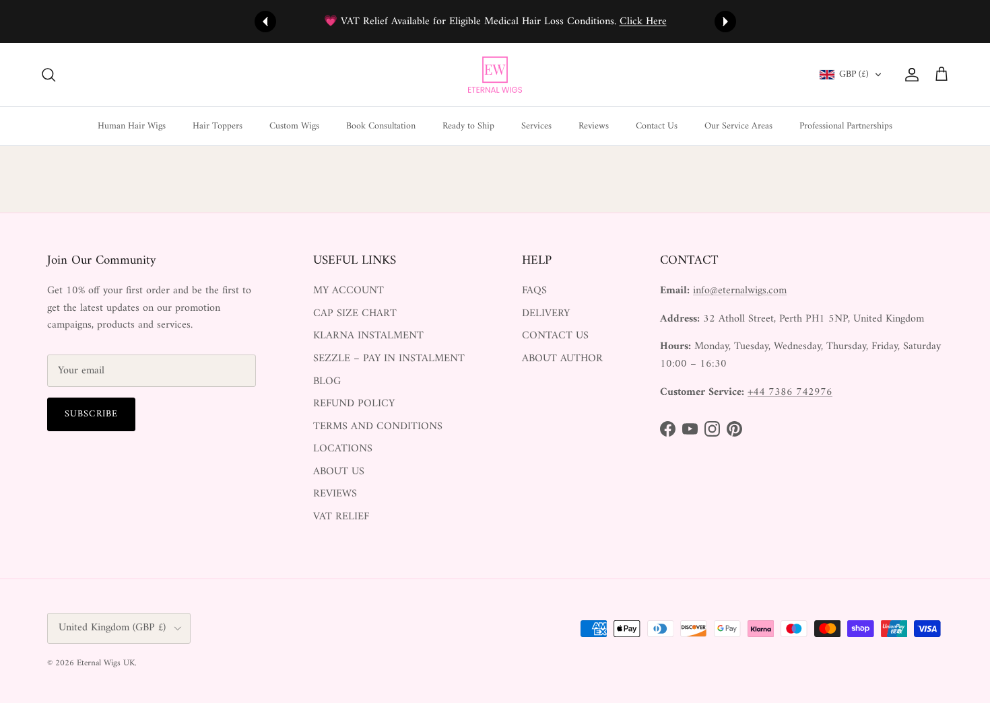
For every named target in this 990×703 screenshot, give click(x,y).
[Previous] (265, 21)
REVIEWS (335, 493)
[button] (851, 74)
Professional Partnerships (845, 125)
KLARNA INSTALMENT (368, 335)
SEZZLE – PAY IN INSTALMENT (389, 358)
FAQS (534, 290)
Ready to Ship (468, 125)
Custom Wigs (294, 125)
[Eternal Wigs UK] (495, 75)
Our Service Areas (738, 125)
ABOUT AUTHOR (562, 358)
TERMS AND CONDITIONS (377, 426)
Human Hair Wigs (132, 125)
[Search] (48, 75)
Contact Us (657, 125)
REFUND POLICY (354, 403)
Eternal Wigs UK (106, 663)
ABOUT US (338, 471)
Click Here (643, 21)
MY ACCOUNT (348, 290)
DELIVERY (546, 313)
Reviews (594, 125)
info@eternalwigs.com (740, 290)
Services (536, 125)
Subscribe (91, 414)
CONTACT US (555, 335)
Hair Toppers (217, 125)
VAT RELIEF (341, 516)
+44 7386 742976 (790, 392)
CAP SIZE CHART (355, 313)
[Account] (909, 75)
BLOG (327, 381)
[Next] (725, 21)
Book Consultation (381, 125)
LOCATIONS (342, 448)
